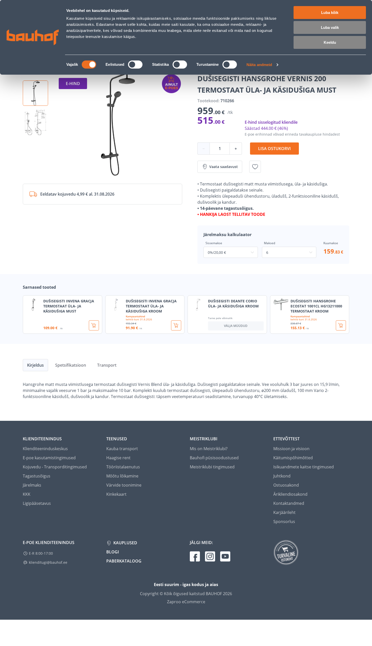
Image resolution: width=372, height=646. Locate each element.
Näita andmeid (259, 64)
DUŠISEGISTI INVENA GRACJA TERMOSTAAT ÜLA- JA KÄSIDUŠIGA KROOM (151, 306)
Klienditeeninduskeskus (45, 448)
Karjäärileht (284, 512)
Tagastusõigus (36, 476)
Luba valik (330, 27)
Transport (106, 365)
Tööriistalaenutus (123, 467)
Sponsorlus (284, 521)
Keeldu (330, 42)
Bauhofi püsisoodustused (214, 458)
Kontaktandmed (288, 503)
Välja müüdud (235, 326)
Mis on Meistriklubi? (209, 448)
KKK (26, 494)
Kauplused (124, 543)
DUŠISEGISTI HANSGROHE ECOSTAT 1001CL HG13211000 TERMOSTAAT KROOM (316, 306)
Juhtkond (282, 476)
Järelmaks (32, 485)
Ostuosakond (286, 485)
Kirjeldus (35, 365)
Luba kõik (329, 12)
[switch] (135, 64)
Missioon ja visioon (291, 448)
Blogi (112, 552)
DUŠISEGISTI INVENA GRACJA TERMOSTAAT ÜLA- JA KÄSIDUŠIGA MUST (68, 306)
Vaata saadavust (223, 166)
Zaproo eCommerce (186, 602)
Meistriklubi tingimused (212, 467)
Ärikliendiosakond (290, 494)
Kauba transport (122, 448)
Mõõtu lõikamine (122, 476)
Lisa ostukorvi (274, 148)
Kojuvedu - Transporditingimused (55, 467)
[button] (35, 93)
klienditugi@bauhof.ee (48, 562)
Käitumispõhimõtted (293, 458)
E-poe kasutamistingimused (49, 458)
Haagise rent (118, 458)
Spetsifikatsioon (70, 365)
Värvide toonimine (123, 485)
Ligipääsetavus (37, 503)
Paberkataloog (123, 561)
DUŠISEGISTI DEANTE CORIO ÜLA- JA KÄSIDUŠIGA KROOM (233, 303)
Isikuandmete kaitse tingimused (303, 467)
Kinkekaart (116, 494)
